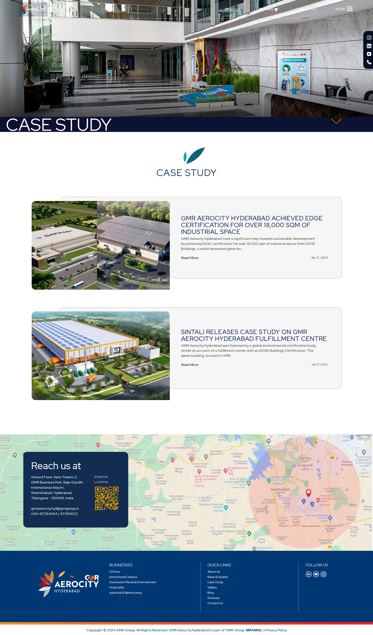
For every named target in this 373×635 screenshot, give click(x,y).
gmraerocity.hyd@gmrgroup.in (55, 508)
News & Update (217, 577)
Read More (189, 258)
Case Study (215, 582)
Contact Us (306, 9)
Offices (114, 572)
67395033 (69, 513)
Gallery (212, 587)
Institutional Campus (123, 577)
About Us (232, 9)
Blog (210, 593)
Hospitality (116, 587)
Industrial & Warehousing (125, 593)
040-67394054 (44, 513)
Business (268, 10)
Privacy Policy (276, 630)
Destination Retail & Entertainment (132, 582)
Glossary (213, 598)
